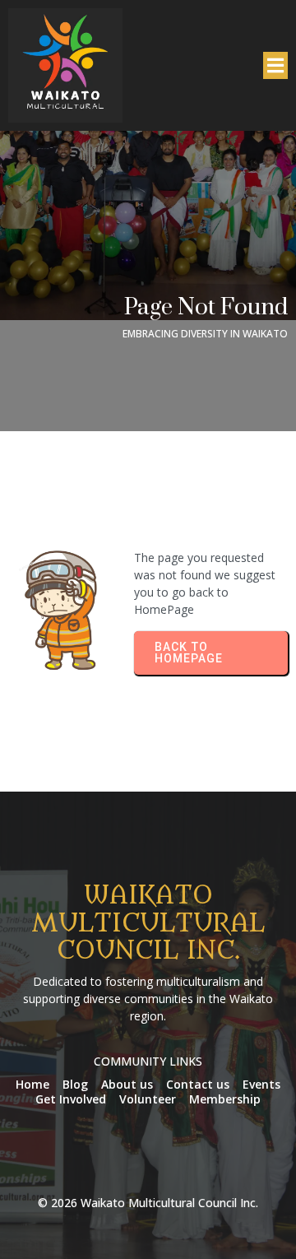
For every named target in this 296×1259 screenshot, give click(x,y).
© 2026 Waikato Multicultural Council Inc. (148, 1202)
